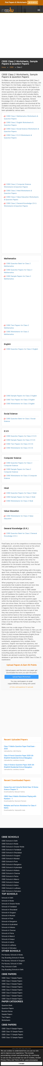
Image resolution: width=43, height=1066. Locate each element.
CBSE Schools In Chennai (11, 873)
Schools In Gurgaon (9, 912)
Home (4, 67)
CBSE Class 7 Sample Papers (12, 996)
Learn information (31, 1060)
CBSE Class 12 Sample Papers (12, 1037)
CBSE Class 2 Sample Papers (12, 981)
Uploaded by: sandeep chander (14, 760)
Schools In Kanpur (8, 939)
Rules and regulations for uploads (22, 687)
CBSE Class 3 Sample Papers (12, 984)
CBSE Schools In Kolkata (10, 870)
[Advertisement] (21, 35)
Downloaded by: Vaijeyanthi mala (14, 810)
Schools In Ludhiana (9, 945)
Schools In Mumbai (8, 915)
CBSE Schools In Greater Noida (13, 847)
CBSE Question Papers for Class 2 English (22, 349)
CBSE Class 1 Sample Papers (12, 978)
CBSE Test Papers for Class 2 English (20, 400)
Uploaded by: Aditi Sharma (12, 751)
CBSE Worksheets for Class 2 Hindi (19, 501)
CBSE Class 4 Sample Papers (12, 987)
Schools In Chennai (8, 930)
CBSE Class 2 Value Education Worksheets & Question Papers (21, 198)
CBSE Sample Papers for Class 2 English (21, 396)
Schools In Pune (7, 918)
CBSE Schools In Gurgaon (11, 856)
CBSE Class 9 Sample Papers (12, 1029)
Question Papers (8, 1008)
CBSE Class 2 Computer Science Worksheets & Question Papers (17, 185)
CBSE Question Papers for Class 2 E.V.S (21, 436)
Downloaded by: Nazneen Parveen (15, 801)
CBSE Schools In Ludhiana (11, 888)
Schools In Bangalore (9, 921)
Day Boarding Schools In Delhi (12, 969)
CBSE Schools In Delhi (10, 841)
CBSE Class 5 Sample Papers (12, 990)
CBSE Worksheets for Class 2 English (20, 404)
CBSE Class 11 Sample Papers (12, 1034)
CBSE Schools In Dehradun (11, 891)
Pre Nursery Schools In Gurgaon (13, 961)
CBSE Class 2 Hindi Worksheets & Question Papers (18, 192)
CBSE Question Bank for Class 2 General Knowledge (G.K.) (20, 534)
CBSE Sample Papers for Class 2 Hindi (20, 497)
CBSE (12, 67)
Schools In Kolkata (8, 927)
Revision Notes (7, 1011)
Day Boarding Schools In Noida (13, 958)
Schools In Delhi (7, 898)
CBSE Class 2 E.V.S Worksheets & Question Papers (18, 136)
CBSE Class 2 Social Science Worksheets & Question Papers (21, 130)
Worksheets (6, 1020)
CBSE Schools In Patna (10, 876)
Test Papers (6, 1017)
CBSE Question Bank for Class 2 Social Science (19, 420)
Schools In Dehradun (9, 948)
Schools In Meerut (8, 936)
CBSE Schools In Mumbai (11, 858)
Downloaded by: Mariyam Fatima (14, 792)
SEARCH (33, 2)
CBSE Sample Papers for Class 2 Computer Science (17, 470)
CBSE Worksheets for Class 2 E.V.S (19, 448)
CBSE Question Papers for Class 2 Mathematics (18, 271)
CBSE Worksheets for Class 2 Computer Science (20, 477)
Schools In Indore (8, 942)
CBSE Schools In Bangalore (11, 864)
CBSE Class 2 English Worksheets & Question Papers (18, 123)
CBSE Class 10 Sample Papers (12, 1031)
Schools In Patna (8, 933)
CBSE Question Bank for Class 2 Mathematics (17, 264)
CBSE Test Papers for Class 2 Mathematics (16, 326)
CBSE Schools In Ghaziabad (12, 853)
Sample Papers (7, 1014)
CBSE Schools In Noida (10, 844)
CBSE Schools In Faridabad (11, 850)
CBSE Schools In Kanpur (10, 882)
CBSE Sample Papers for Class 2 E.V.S (20, 440)
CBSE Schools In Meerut (10, 879)
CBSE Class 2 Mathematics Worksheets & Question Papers (21, 117)
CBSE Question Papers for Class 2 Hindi (21, 493)
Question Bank (7, 1005)
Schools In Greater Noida (11, 904)
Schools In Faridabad (9, 907)
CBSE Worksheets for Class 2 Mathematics (16, 333)
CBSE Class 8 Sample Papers (12, 999)
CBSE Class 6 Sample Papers (12, 993)
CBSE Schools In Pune (10, 861)
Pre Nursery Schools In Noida (12, 955)
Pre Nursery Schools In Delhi (12, 964)
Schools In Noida (8, 901)
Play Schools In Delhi (9, 966)
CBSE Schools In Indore (10, 885)
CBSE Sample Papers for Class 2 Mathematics (17, 277)
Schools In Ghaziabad (9, 910)
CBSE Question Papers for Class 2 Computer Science (18, 464)
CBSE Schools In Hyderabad (12, 867)
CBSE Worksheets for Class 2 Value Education (18, 517)
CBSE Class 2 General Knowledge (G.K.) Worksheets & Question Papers (20, 204)
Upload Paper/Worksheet (21, 677)
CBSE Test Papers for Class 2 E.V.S (19, 444)
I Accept (21, 1063)
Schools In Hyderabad (9, 924)
